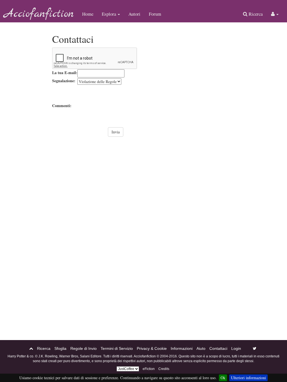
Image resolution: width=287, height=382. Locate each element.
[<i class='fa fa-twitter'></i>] (254, 348)
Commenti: (61, 106)
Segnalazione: (63, 81)
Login (236, 348)
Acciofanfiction (39, 14)
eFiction (149, 369)
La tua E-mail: (64, 73)
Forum (155, 14)
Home (87, 14)
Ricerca (255, 14)
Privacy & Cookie (152, 348)
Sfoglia (60, 348)
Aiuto (200, 348)
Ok (223, 377)
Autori (134, 14)
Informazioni (182, 348)
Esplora (109, 14)
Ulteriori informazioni (248, 377)
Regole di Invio (83, 348)
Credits (163, 369)
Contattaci (218, 348)
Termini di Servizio (117, 348)
